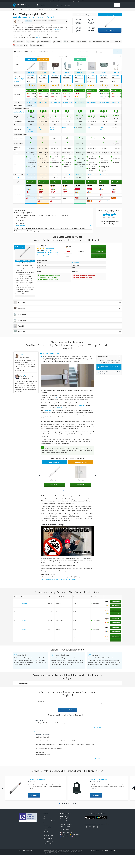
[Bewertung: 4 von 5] (112, 214)
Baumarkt (26, 9)
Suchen (117, 5)
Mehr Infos (88, 1)
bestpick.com (76, 837)
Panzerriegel (81, 405)
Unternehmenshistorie (49, 821)
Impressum (113, 850)
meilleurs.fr (65, 834)
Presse (45, 829)
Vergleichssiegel (48, 843)
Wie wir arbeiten (48, 819)
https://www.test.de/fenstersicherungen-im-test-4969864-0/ (59, 579)
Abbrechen (82, 710)
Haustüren (55, 397)
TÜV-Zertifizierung (48, 835)
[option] (36, 788)
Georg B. (22, 354)
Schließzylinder (58, 29)
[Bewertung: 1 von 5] (104, 214)
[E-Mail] (91, 51)
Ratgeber (46, 831)
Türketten (60, 407)
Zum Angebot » (31, 182)
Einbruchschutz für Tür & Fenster (36, 9)
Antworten (97, 727)
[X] (101, 51)
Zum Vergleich (34, 795)
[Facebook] (96, 51)
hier (107, 824)
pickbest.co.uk (65, 837)
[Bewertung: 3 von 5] (109, 214)
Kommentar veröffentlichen (67, 710)
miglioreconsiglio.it (67, 832)
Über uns (46, 817)
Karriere (46, 825)
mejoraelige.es (75, 834)
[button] (63, 490)
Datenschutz (105, 850)
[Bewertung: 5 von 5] (114, 214)
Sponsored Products (49, 841)
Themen (46, 833)
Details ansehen (110, 30)
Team (45, 823)
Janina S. (22, 375)
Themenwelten (47, 827)
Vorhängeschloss (95, 781)
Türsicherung (31, 781)
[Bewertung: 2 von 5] (106, 214)
